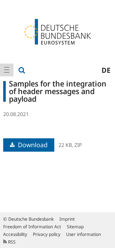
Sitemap (75, 227)
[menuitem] (6, 70)
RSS (11, 242)
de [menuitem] (106, 70)
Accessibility (15, 234)
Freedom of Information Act (32, 227)
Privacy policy (46, 234)
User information (83, 234)
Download (32, 145)
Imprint (67, 219)
